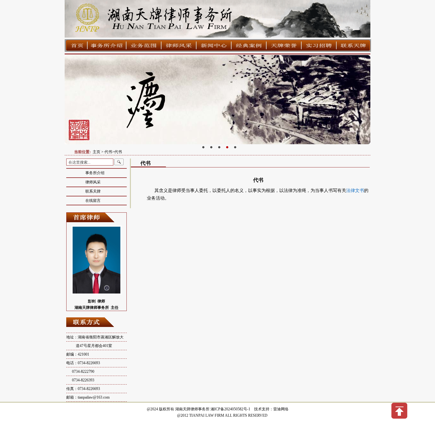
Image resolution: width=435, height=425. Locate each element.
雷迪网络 (281, 409)
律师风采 (93, 182)
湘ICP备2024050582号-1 (230, 409)
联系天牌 (93, 191)
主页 (96, 152)
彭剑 (92, 301)
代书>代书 (113, 152)
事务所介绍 (94, 173)
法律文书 (355, 190)
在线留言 (93, 200)
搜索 (119, 162)
